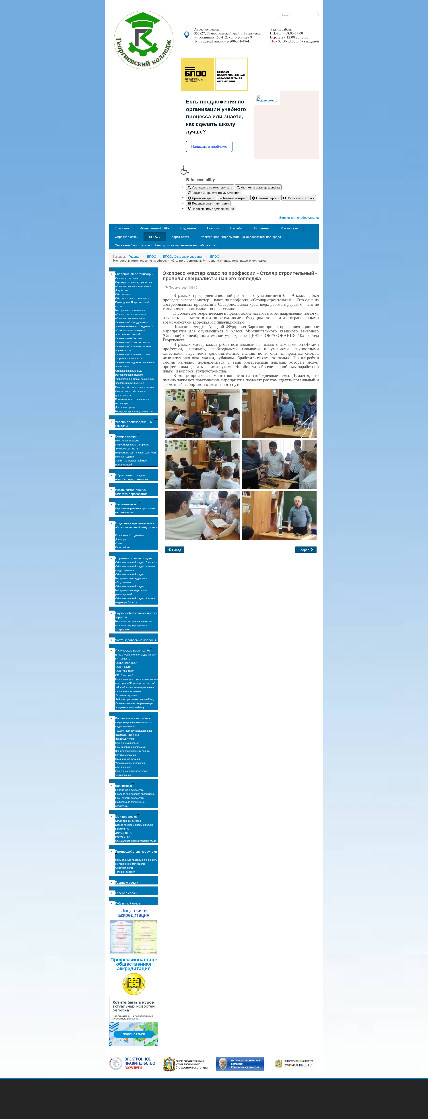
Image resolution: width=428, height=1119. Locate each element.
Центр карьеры (126, 436)
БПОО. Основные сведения (183, 256)
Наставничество (126, 504)
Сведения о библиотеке (128, 338)
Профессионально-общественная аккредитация (133, 964)
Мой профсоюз (126, 816)
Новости (213, 228)
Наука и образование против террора (136, 615)
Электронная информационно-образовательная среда (240, 236)
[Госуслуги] (132, 1063)
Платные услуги (126, 882)
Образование (122, 294)
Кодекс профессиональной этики (134, 824)
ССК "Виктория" (124, 675)
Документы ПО (123, 832)
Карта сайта (180, 236)
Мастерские (289, 228)
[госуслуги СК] (186, 1064)
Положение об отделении (129, 535)
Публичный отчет (127, 903)
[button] (250, 170)
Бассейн (236, 228)
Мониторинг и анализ (127, 440)
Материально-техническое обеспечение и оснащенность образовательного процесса (132, 314)
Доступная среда (125, 407)
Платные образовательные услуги (134, 387)
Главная (121, 228)
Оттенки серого (267, 198)
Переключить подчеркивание (212, 208)
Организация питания (127, 759)
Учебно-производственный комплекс (134, 423)
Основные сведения (126, 278)
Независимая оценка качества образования (131, 491)
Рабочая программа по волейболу (134, 699)
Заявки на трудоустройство (131, 460)
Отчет (118, 543)
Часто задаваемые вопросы (135, 639)
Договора (120, 539)
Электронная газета (126, 448)
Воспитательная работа (132, 718)
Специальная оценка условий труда (135, 840)
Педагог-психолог (125, 726)
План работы (122, 547)
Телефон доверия (125, 871)
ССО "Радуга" (123, 666)
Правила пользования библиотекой (135, 793)
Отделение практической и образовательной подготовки (136, 525)
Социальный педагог (127, 743)
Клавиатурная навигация (210, 203)
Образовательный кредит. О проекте (136, 562)
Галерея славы (126, 892)
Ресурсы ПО (122, 836)
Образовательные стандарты (132, 298)
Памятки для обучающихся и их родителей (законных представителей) (133, 734)
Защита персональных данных (132, 751)
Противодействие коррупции (136, 851)
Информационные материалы (132, 444)
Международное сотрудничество (133, 411)
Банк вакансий (123, 464)
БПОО (153, 236)
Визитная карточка (126, 695)
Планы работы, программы (130, 747)
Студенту (187, 228)
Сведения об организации (134, 273)
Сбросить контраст (300, 198)
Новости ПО (122, 828)
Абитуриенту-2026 (153, 228)
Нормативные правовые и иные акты (136, 859)
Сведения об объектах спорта (132, 342)
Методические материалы (130, 863)
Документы (121, 290)
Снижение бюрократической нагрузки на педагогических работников (165, 245)
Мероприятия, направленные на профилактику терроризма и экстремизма (133, 625)
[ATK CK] (240, 1063)
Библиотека (123, 785)
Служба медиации (125, 755)
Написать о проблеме (209, 146)
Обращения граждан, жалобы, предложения (131, 477)
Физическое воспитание (132, 650)
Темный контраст (235, 198)
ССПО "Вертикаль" (126, 662)
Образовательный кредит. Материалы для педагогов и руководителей (131, 590)
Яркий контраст (202, 198)
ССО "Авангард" (124, 670)
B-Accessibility (200, 179)
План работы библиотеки (129, 797)
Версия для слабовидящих (299, 217)
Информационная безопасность (133, 722)
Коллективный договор (128, 820)
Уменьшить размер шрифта (211, 187)
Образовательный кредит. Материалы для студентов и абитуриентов (131, 578)
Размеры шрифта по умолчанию (215, 192)
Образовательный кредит (133, 558)
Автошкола (262, 228)
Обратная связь (126, 236)
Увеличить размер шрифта (260, 187)
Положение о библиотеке (129, 789)
